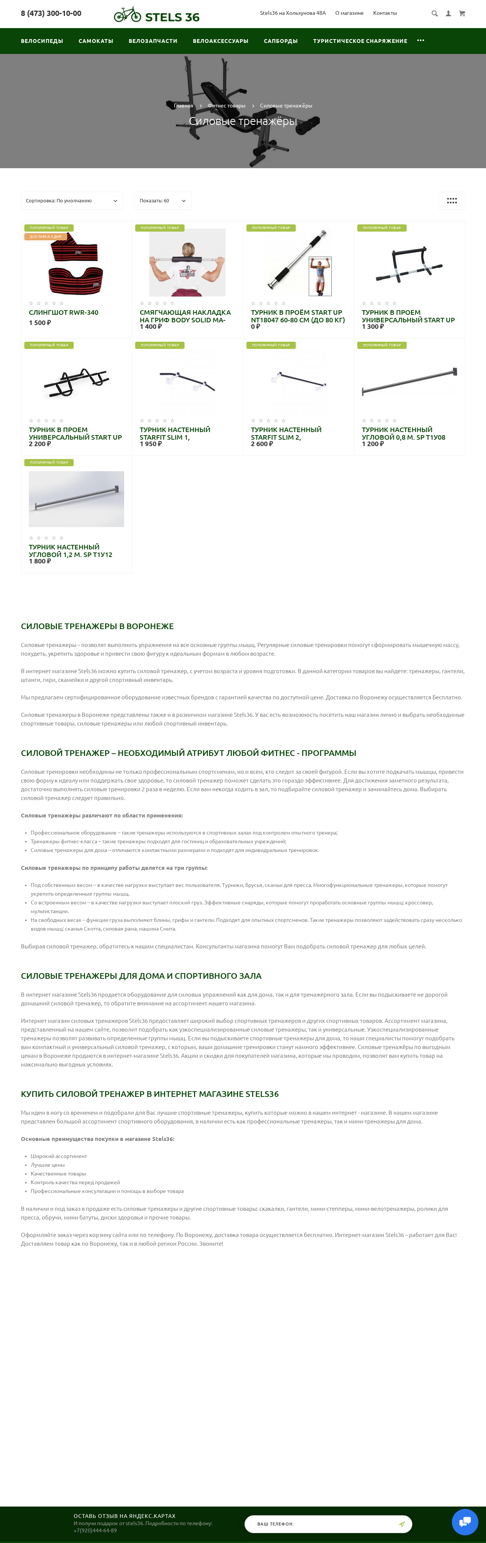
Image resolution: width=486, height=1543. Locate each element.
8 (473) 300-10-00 (51, 13)
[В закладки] (123, 228)
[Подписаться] (402, 1524)
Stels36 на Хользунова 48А (293, 13)
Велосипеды (42, 41)
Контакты (385, 13)
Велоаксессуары (221, 41)
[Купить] (84, 264)
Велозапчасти (153, 41)
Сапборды (281, 41)
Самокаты (96, 41)
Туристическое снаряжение (360, 41)
